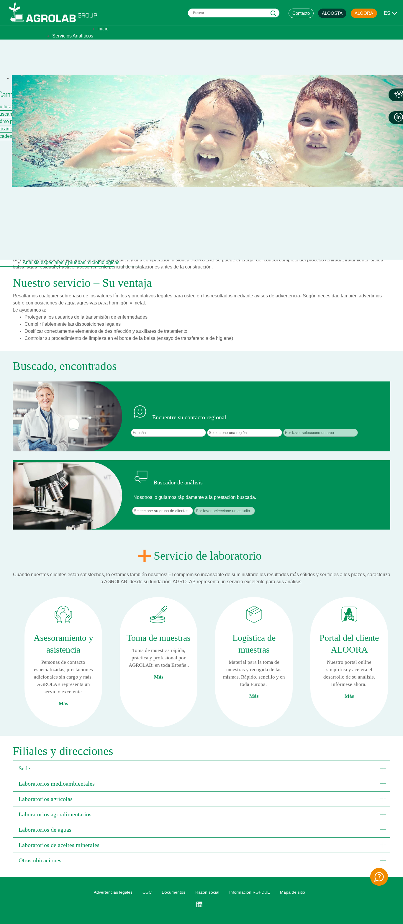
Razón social (207, 892)
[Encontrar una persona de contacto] (379, 877)
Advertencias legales (113, 892)
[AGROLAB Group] (56, 23)
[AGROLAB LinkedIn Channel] (201, 904)
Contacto (301, 13)
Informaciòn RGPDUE (249, 892)
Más (63, 703)
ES (387, 13)
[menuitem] (103, 28)
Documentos (173, 892)
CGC (147, 892)
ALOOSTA (332, 13)
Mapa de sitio (292, 892)
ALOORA (364, 13)
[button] (201, 768)
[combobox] (234, 13)
